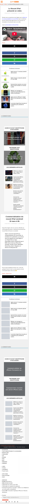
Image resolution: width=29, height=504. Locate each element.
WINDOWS (4, 461)
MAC (3, 460)
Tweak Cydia (5, 470)
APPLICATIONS (5, 475)
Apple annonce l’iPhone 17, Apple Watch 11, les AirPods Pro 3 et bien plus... (18, 98)
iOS (3, 455)
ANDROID (4, 463)
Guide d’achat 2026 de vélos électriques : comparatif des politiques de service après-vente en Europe (18, 179)
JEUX (3, 477)
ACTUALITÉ (5, 449)
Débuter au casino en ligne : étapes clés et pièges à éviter (18, 172)
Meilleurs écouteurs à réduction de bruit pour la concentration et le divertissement (18, 186)
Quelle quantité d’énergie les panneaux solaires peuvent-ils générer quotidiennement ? (18, 207)
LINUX (3, 466)
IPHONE (4, 457)
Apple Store (9, 273)
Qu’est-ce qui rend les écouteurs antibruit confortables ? (18, 192)
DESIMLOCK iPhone (7, 481)
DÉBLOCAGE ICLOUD (7, 483)
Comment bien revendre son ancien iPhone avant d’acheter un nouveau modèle (18, 85)
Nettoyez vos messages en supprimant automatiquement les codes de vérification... (18, 92)
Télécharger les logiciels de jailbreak (11, 486)
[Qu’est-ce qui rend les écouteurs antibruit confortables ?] (9, 192)
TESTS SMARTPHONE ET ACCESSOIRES (11, 451)
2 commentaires (14, 223)
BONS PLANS (5, 452)
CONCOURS (5, 454)
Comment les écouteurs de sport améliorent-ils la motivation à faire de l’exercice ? (17, 199)
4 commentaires (14, 13)
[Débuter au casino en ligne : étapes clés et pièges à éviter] (9, 172)
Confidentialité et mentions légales (8, 445)
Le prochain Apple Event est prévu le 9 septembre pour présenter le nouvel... (19, 104)
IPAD (3, 458)
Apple (4, 42)
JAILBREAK (5, 469)
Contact (4, 495)
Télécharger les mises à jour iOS (10, 484)
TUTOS (3, 467)
